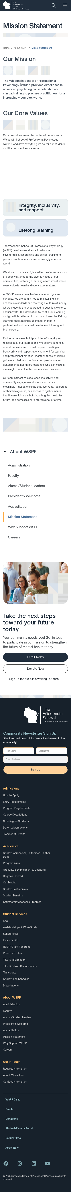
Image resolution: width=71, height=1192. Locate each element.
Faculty (7, 1011)
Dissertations (11, 985)
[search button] (54, 5)
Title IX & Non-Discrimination (20, 966)
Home (6, 48)
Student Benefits (13, 895)
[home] (16, 5)
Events (9, 1109)
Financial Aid (10, 940)
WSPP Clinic (12, 1099)
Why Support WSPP (15, 1043)
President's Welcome (15, 1023)
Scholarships (10, 933)
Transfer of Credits (14, 834)
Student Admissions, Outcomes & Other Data (26, 855)
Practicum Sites (12, 953)
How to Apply (11, 795)
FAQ (5, 920)
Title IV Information (14, 959)
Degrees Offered (13, 876)
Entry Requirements (14, 801)
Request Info (13, 1138)
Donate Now (35, 668)
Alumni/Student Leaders (17, 1017)
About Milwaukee (13, 1075)
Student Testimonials (15, 889)
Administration (11, 1004)
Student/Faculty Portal (19, 1128)
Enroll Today (35, 657)
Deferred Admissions (15, 827)
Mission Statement (41, 48)
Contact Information (15, 1081)
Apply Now (12, 1147)
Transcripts (9, 972)
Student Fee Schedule (16, 979)
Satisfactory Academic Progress (22, 901)
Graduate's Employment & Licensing (24, 869)
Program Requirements (16, 808)
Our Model (9, 882)
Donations (11, 1118)
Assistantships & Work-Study (20, 927)
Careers (7, 1049)
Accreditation (11, 1030)
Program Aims (11, 863)
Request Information (15, 1068)
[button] (64, 5)
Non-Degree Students (16, 821)
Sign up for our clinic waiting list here (34, 679)
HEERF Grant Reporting (16, 946)
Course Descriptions (15, 814)
